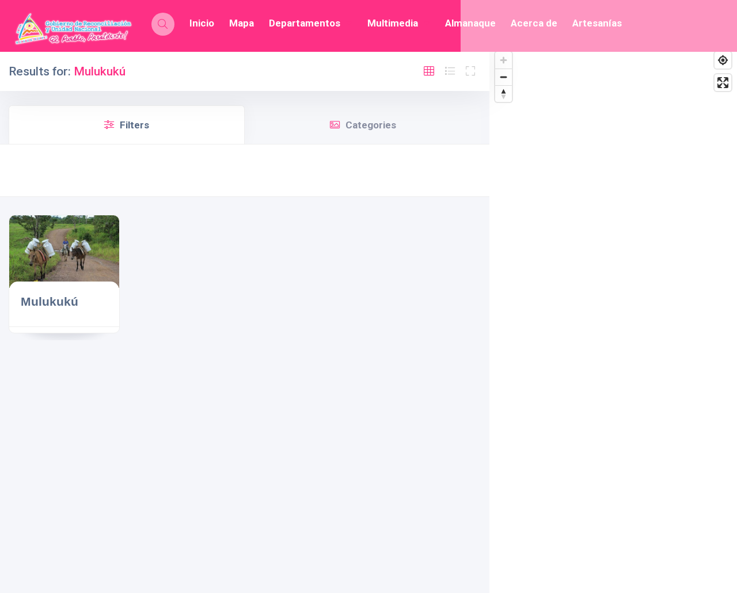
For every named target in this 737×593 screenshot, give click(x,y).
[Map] (613, 319)
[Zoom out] (503, 77)
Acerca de (534, 23)
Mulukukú (49, 301)
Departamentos (304, 23)
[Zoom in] (503, 60)
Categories (370, 125)
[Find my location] (723, 60)
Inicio (201, 23)
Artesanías (597, 23)
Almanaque (470, 23)
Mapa (241, 23)
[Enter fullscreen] (723, 82)
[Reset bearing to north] (503, 93)
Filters (134, 125)
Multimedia (392, 23)
